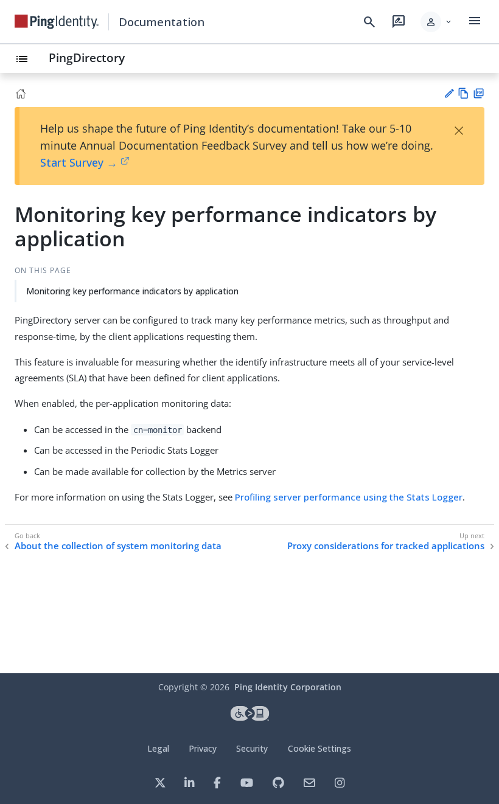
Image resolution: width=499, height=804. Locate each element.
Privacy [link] (203, 748)
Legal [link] (158, 748)
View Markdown (463, 93)
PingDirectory (87, 57)
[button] (437, 22)
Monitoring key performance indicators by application (132, 291)
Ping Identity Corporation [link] (287, 687)
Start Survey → (78, 162)
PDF (478, 93)
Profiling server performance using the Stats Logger (348, 497)
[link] (57, 22)
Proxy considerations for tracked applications (385, 546)
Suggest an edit (449, 93)
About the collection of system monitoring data (118, 546)
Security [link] (252, 748)
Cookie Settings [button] (319, 748)
